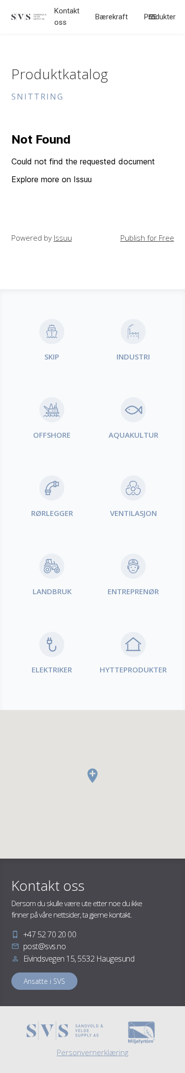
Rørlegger (52, 513)
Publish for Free (147, 238)
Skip (51, 356)
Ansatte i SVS (44, 981)
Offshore (52, 435)
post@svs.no (44, 946)
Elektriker (52, 669)
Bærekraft (111, 16)
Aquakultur (133, 435)
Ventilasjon (133, 513)
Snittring (37, 96)
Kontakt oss (66, 16)
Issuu (63, 238)
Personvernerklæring (92, 1052)
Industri (133, 356)
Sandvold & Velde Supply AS (29, 16)
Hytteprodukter (133, 669)
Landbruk (52, 591)
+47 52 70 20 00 (49, 934)
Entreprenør (133, 591)
